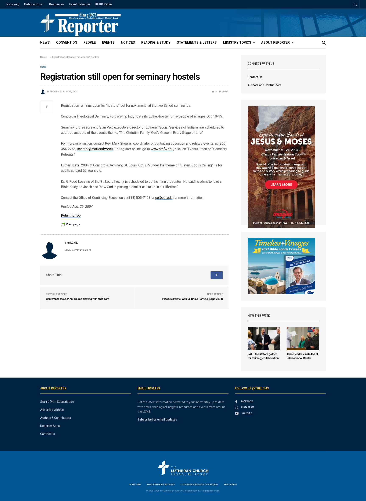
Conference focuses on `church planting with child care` (78, 299)
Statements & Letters (197, 42)
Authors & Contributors (55, 417)
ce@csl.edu (163, 198)
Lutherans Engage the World (199, 484)
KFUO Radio (103, 4)
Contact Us (255, 77)
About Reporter (275, 42)
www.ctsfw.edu (162, 149)
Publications (33, 4)
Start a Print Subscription (57, 401)
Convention (66, 42)
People (89, 42)
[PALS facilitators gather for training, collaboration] (264, 338)
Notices (128, 42)
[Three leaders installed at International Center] (303, 338)
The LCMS (52, 91)
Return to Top (71, 215)
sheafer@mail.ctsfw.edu (95, 149)
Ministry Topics (237, 42)
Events (108, 42)
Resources (56, 4)
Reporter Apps (50, 426)
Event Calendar (79, 4)
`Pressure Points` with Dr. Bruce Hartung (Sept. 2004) (192, 299)
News (45, 42)
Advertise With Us (52, 409)
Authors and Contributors (264, 85)
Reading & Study (156, 42)
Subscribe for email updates (157, 419)
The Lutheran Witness (161, 484)
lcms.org (12, 4)
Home (43, 57)
